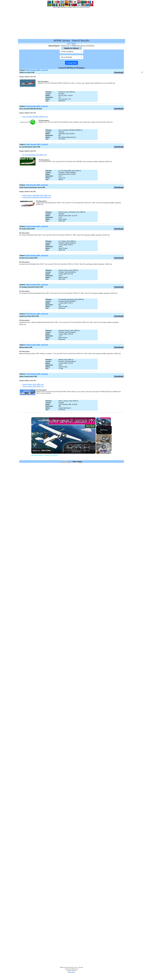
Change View (71, 63)
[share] (91, 419)
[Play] (104, 438)
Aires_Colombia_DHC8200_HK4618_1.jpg (35, 116)
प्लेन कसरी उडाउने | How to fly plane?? (53, 420)
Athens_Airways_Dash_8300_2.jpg (33, 386)
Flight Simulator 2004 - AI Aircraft (37, 70)
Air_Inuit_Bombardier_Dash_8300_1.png (35, 155)
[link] (35, 421)
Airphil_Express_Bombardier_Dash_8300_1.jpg (37, 195)
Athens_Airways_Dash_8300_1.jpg (33, 384)
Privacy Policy (71, 972)
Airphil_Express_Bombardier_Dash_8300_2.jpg (37, 197)
